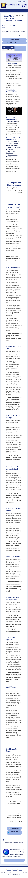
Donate (15, 870)
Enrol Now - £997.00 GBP (15, 832)
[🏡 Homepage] (14, 5)
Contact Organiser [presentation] (8, 50)
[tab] (8, 47)
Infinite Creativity (12, 121)
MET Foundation (12, 141)
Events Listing (15, 39)
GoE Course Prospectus (15, 43)
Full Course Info (15, 828)
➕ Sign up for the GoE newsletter (14, 860)
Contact (20, 870)
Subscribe (9, 870)
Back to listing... (20, 15)
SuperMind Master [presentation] (8, 47)
